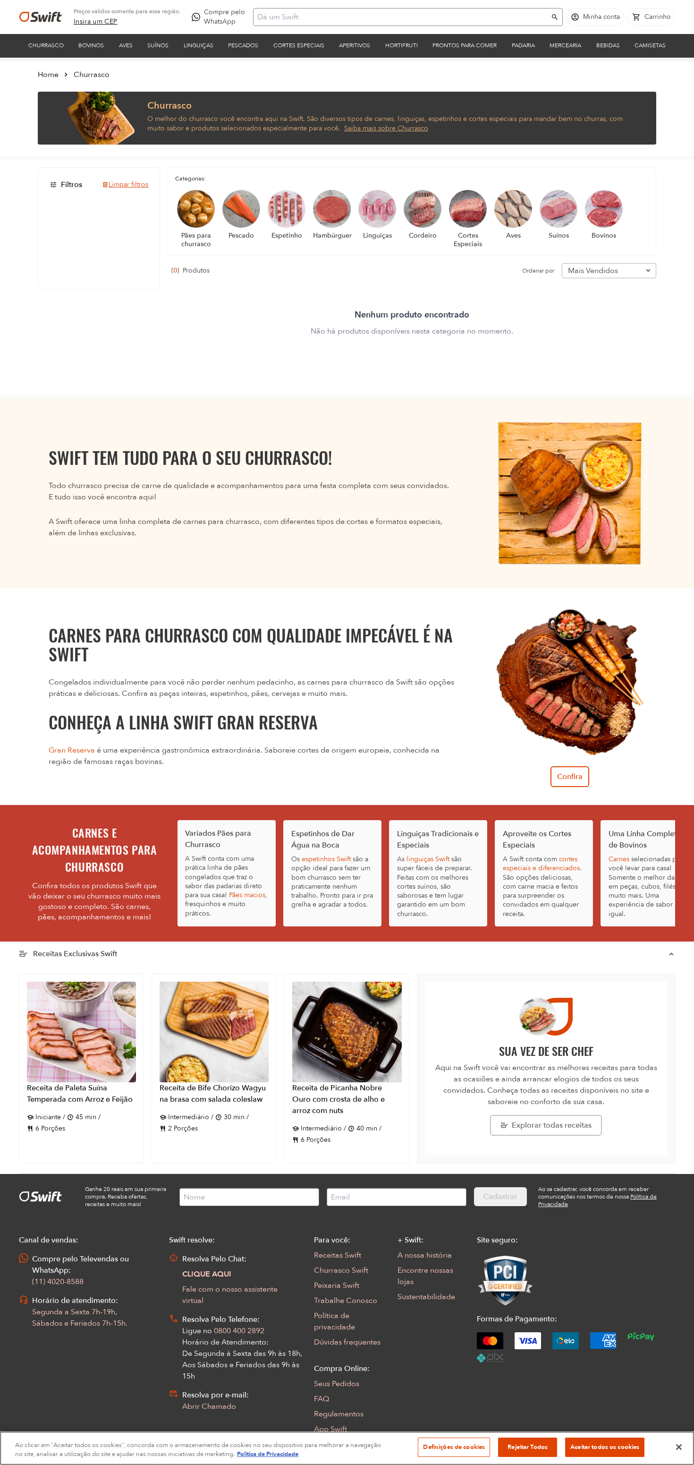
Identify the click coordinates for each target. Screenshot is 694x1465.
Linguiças (198, 45)
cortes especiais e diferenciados (541, 864)
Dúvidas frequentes (347, 1342)
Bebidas (608, 45)
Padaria (523, 45)
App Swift (330, 1429)
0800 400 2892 (239, 1331)
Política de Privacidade (267, 1454)
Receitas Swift (337, 1255)
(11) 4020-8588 (58, 1282)
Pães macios (247, 895)
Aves (126, 45)
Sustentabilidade (426, 1297)
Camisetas (650, 45)
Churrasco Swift (341, 1270)
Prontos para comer (464, 45)
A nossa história (425, 1255)
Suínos (158, 45)
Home (48, 74)
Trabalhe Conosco (345, 1300)
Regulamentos (339, 1414)
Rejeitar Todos (528, 1447)
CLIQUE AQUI (206, 1274)
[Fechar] (679, 1447)
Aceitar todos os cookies (604, 1447)
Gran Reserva (72, 750)
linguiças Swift (427, 859)
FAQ (321, 1399)
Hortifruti (401, 45)
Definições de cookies (454, 1447)
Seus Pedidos (336, 1384)
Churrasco (46, 45)
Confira (570, 776)
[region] (347, 1448)
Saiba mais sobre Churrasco (386, 128)
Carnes (619, 859)
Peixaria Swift (336, 1285)
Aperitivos (354, 45)
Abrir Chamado (209, 1406)
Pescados (243, 45)
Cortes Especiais (298, 45)
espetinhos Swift (326, 859)
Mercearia (565, 45)
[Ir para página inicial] (40, 17)
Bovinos (91, 45)
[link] (96, 21)
